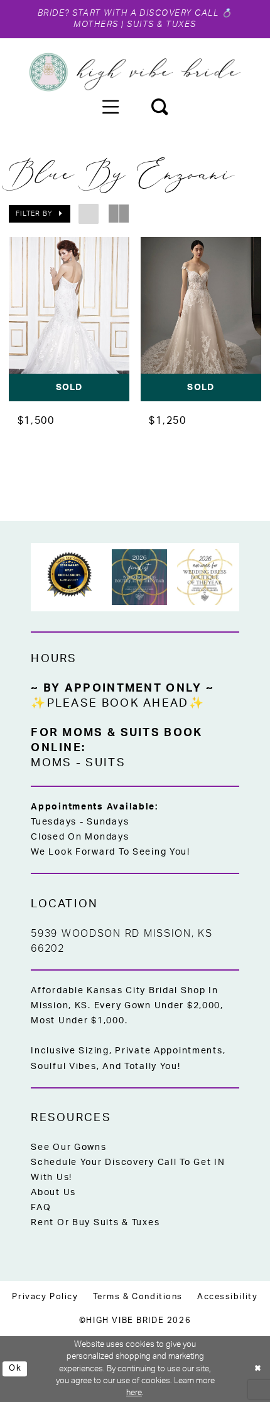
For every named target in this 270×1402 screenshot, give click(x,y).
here (134, 1393)
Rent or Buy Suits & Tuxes (95, 1222)
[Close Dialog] (257, 1369)
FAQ (41, 1207)
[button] (110, 106)
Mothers (95, 24)
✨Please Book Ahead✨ (118, 703)
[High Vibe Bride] (135, 72)
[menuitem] (110, 106)
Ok (15, 1368)
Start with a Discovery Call (146, 13)
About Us (53, 1192)
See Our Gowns (68, 1147)
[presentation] (69, 319)
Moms (51, 763)
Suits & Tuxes (161, 24)
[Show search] (159, 106)
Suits (105, 763)
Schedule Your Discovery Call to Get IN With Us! (128, 1170)
